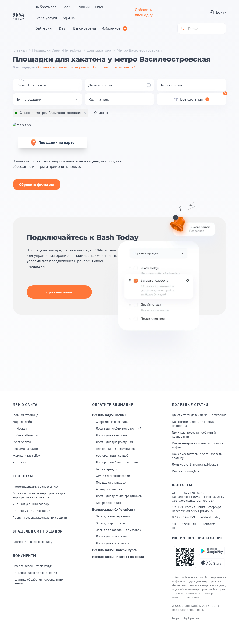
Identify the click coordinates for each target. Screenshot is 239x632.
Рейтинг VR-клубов (185, 471)
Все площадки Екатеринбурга (114, 550)
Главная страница (25, 415)
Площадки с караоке (111, 482)
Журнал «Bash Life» (26, 456)
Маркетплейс (22, 422)
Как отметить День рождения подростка (193, 424)
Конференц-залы (108, 503)
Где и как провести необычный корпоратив (194, 434)
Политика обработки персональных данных (38, 582)
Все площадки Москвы (109, 415)
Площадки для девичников (115, 449)
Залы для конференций (113, 516)
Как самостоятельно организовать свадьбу (197, 456)
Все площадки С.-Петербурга (113, 510)
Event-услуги (22, 442)
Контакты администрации (31, 511)
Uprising (193, 618)
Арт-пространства (109, 489)
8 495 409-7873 (183, 517)
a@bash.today (210, 517)
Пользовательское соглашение (35, 573)
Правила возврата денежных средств (40, 517)
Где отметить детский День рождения (199, 415)
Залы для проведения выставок (118, 530)
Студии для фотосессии (113, 476)
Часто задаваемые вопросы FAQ (35, 487)
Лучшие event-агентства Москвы (195, 464)
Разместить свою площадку (32, 542)
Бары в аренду (106, 469)
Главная (20, 50)
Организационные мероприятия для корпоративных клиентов (39, 495)
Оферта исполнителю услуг (32, 566)
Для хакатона (99, 50)
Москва (21, 429)
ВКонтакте (208, 524)
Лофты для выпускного (112, 543)
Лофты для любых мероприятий (118, 429)
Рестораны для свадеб (112, 456)
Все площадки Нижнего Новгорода (118, 557)
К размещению (59, 292)
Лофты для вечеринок (111, 435)
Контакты (19, 462)
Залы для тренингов (110, 523)
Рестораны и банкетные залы (117, 462)
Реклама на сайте (25, 449)
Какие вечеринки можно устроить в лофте (197, 445)
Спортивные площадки (112, 422)
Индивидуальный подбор (31, 504)
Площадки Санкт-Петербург (57, 50)
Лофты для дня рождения (114, 442)
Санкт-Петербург (28, 435)
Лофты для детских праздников (119, 496)
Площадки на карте (56, 142)
